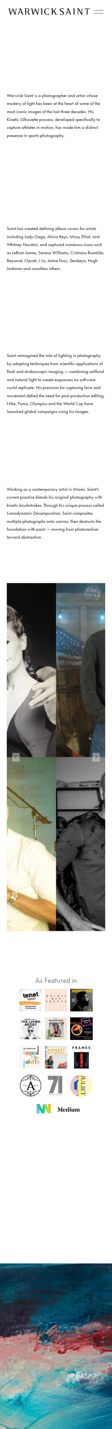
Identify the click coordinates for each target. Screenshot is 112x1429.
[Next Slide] (96, 757)
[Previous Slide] (16, 757)
